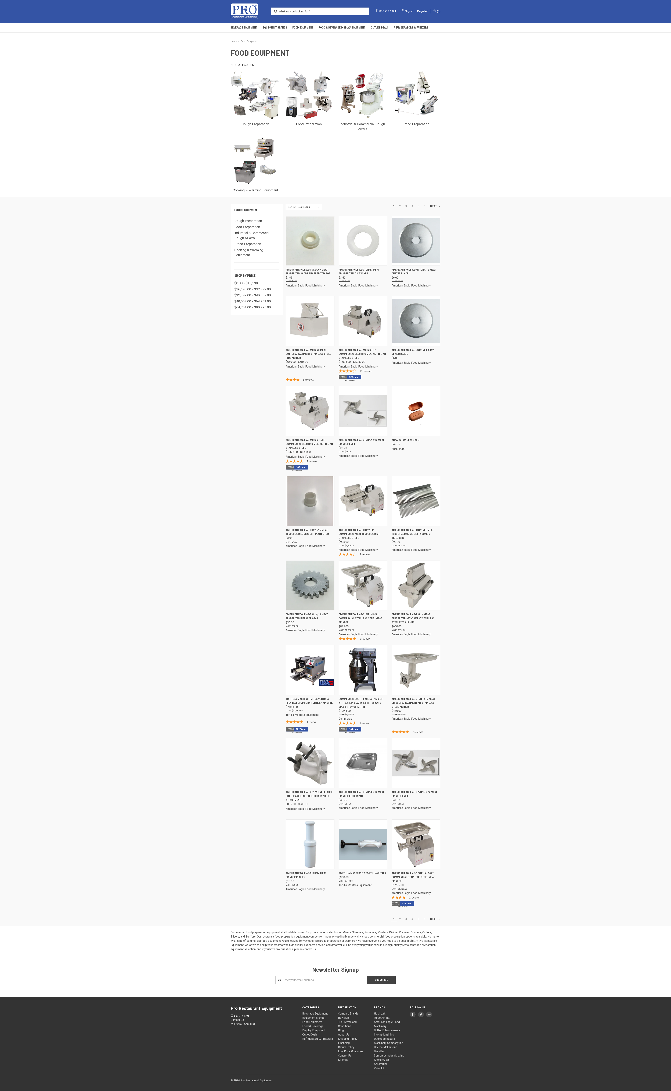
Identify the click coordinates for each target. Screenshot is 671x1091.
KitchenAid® (381, 1059)
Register (422, 11)
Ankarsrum (380, 1064)
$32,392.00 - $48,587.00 (252, 295)
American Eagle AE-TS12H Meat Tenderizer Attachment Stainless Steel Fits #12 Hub (413, 618)
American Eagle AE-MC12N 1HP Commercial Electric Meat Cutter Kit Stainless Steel (362, 353)
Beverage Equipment (244, 27)
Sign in (409, 11)
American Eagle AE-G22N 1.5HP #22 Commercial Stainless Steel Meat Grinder (413, 877)
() (438, 11)
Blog (341, 1030)
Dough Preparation (248, 221)
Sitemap (343, 1059)
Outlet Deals (380, 27)
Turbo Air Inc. (382, 1017)
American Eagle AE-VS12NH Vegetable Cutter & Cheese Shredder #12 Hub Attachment (309, 796)
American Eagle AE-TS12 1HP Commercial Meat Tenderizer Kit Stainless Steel (359, 534)
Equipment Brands (275, 27)
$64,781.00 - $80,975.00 (252, 307)
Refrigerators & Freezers (411, 27)
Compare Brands (348, 1013)
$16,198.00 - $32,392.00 (252, 289)
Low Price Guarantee (350, 1051)
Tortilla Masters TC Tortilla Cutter (362, 873)
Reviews (343, 1017)
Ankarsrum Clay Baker (406, 440)
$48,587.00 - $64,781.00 (252, 301)
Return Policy (346, 1047)
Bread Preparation (247, 244)
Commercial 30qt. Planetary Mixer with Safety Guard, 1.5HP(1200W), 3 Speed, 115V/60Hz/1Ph (361, 702)
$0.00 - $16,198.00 (248, 283)
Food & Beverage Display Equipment (342, 27)
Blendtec (379, 1051)
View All (379, 1068)
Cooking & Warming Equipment (248, 252)
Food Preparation (247, 227)
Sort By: (292, 207)
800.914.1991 (387, 11)
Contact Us (344, 1055)
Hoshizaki (380, 1013)
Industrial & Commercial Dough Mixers (251, 235)
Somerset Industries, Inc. (389, 1055)
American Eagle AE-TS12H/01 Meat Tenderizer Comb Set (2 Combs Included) (413, 534)
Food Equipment (302, 27)
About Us (343, 1034)
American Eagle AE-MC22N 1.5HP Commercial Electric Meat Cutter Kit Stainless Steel (309, 443)
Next (433, 206)
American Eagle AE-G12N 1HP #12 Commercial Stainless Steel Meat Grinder (360, 618)
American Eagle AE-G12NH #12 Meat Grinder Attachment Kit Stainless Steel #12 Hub (413, 702)
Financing (344, 1043)
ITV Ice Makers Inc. (386, 1047)
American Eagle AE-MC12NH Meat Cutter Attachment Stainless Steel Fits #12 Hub (308, 353)
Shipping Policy (347, 1038)
